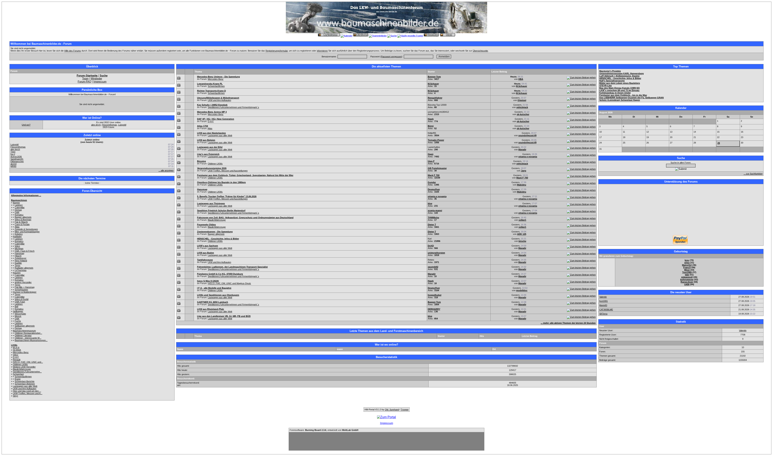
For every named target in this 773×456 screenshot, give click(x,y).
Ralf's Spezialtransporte (612, 80)
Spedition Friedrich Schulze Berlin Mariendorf (221, 210)
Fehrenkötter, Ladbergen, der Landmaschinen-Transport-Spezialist (232, 267)
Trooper (405, 409)
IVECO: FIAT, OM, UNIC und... (28, 362)
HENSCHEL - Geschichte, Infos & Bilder (218, 238)
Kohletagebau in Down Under (615, 93)
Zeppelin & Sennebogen (26, 229)
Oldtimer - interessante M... (28, 338)
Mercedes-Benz (21, 352)
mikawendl (687, 277)
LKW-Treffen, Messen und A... (27, 393)
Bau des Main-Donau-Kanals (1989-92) (619, 88)
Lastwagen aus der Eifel (209, 147)
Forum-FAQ (84, 81)
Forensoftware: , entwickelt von (324, 430)
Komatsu (19, 215)
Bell (16, 306)
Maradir (522, 149)
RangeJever (687, 282)
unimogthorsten (436, 253)
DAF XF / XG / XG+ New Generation (215, 119)
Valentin (603, 297)
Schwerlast (18, 374)
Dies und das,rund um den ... (27, 391)
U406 (686, 284)
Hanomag (19, 253)
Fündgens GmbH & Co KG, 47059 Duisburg (220, 274)
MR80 (13, 166)
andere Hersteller (23, 282)
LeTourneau (20, 270)
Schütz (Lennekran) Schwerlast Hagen (619, 100)
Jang (523, 170)
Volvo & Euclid (21, 299)
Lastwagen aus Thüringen (211, 203)
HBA (520, 79)
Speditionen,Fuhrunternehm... (27, 371)
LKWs (14, 345)
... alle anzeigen (166, 170)
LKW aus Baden (205, 253)
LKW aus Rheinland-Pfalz (210, 309)
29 (718, 143)
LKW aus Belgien (206, 140)
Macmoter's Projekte (610, 71)
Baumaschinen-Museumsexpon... (31, 340)
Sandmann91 (16, 159)
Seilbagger (18, 311)
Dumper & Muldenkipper (24, 292)
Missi (687, 270)
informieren (322, 51)
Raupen (17, 272)
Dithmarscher (17, 161)
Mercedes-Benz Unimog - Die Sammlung (218, 76)
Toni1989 (687, 272)
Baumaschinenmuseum (24, 330)
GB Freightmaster (437, 168)
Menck (18, 316)
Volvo (17, 246)
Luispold (122, 125)
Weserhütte (20, 314)
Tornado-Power (436, 140)
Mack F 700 (433, 175)
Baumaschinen (19, 200)
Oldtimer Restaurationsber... (28, 333)
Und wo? (26, 125)
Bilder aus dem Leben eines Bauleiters (619, 83)
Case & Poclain (22, 224)
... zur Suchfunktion (753, 173)
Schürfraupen (21, 289)
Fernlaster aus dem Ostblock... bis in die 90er (623, 95)
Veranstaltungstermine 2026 (211, 168)
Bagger (16, 202)
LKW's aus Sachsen (207, 246)
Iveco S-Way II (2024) (208, 281)
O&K (17, 212)
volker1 (522, 220)
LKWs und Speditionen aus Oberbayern (218, 295)
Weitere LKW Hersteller (24, 367)
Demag (18, 210)
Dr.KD (431, 246)
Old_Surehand (392, 409)
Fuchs (18, 321)
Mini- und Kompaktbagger (27, 231)
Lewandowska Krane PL (210, 84)
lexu (687, 260)
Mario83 (603, 305)
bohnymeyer (686, 279)
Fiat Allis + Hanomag (24, 287)
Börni (431, 126)
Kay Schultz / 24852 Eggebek (212, 105)
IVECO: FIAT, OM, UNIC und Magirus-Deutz (229, 283)
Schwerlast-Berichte (24, 381)
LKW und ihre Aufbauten (24, 388)
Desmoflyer (434, 189)
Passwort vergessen (391, 56)
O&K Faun (20, 301)
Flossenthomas (109, 125)
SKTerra (603, 314)
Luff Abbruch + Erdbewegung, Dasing (619, 76)
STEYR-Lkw (605, 85)
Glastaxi (522, 100)
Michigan (19, 248)
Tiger (13, 152)
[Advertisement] (681, 210)
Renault (16, 359)
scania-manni (435, 210)
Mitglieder (96, 78)
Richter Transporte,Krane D (211, 91)
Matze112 (687, 265)
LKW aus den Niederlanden (211, 133)
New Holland (21, 260)
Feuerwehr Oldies (206, 224)
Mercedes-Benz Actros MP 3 (212, 112)
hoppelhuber (434, 295)
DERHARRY (434, 309)
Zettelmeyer (20, 258)
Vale (687, 274)
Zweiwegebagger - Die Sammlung (215, 231)
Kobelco (19, 234)
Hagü (430, 154)
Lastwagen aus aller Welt (25, 386)
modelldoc (521, 290)
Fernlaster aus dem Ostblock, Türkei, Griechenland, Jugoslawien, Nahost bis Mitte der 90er (245, 175)
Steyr (15, 396)
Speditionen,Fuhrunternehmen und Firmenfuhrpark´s (233, 107)
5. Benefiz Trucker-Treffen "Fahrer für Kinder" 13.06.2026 (226, 196)
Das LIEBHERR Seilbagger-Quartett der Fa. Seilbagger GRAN (631, 97)
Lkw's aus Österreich (208, 154)
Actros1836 (16, 156)
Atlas (17, 227)
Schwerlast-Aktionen (25, 384)
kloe (430, 203)
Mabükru (521, 185)
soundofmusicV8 (527, 135)
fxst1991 (603, 301)
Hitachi (18, 256)
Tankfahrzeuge (205, 260)
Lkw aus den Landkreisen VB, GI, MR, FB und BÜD (224, 316)
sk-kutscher (523, 114)
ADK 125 (521, 234)
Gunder (432, 182)
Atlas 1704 (202, 126)
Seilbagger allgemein (25, 326)
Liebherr (19, 205)
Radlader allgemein (24, 268)
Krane (18, 379)
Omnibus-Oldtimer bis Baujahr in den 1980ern (221, 182)
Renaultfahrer (435, 98)
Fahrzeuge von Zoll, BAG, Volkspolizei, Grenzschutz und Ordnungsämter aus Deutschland (245, 217)
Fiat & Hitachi (21, 222)
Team (85, 78)
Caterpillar (20, 207)
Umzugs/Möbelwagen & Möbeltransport (218, 98)
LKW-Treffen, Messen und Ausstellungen (228, 170)
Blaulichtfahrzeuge (22, 369)
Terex (17, 265)
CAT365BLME (606, 309)
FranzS (687, 267)
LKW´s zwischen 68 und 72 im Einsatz (619, 90)
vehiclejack (522, 107)
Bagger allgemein (23, 217)
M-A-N (16, 347)
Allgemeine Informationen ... (26, 195)
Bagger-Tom (434, 76)
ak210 (13, 164)
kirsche (522, 241)
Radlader (17, 236)
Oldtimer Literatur (23, 335)
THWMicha (433, 217)
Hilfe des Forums (72, 51)
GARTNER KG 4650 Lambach (212, 302)
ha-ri (12, 154)
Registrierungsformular (277, 51)
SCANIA (17, 350)
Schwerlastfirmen (23, 376)
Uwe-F (431, 161)
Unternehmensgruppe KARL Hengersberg (621, 73)
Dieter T (432, 224)
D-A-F (16, 357)
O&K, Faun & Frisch (24, 251)
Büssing (201, 161)
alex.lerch (96, 125)
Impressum (99, 81)
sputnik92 (433, 267)
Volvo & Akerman (23, 219)
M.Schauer (433, 84)
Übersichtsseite (480, 51)
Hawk (431, 119)
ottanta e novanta (527, 156)
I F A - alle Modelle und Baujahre (214, 288)
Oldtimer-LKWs (20, 364)
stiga (686, 262)
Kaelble (18, 263)
